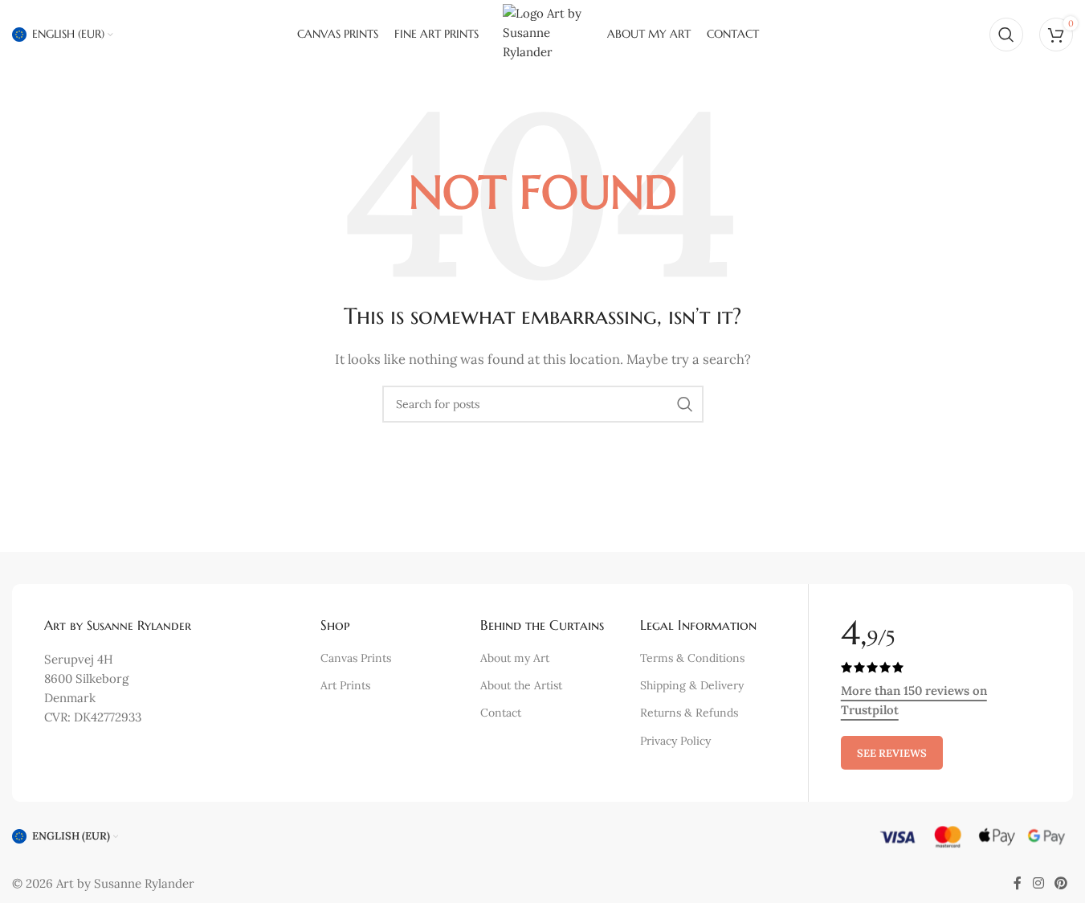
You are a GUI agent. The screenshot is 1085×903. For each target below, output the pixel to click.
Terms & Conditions (692, 658)
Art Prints (345, 685)
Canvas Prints (355, 658)
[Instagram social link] (1038, 884)
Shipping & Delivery (692, 685)
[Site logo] (543, 32)
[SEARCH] (685, 404)
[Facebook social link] (1017, 884)
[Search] (1006, 34)
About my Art (514, 658)
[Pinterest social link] (1061, 884)
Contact (500, 712)
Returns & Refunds (689, 712)
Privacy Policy (675, 740)
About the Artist (521, 685)
